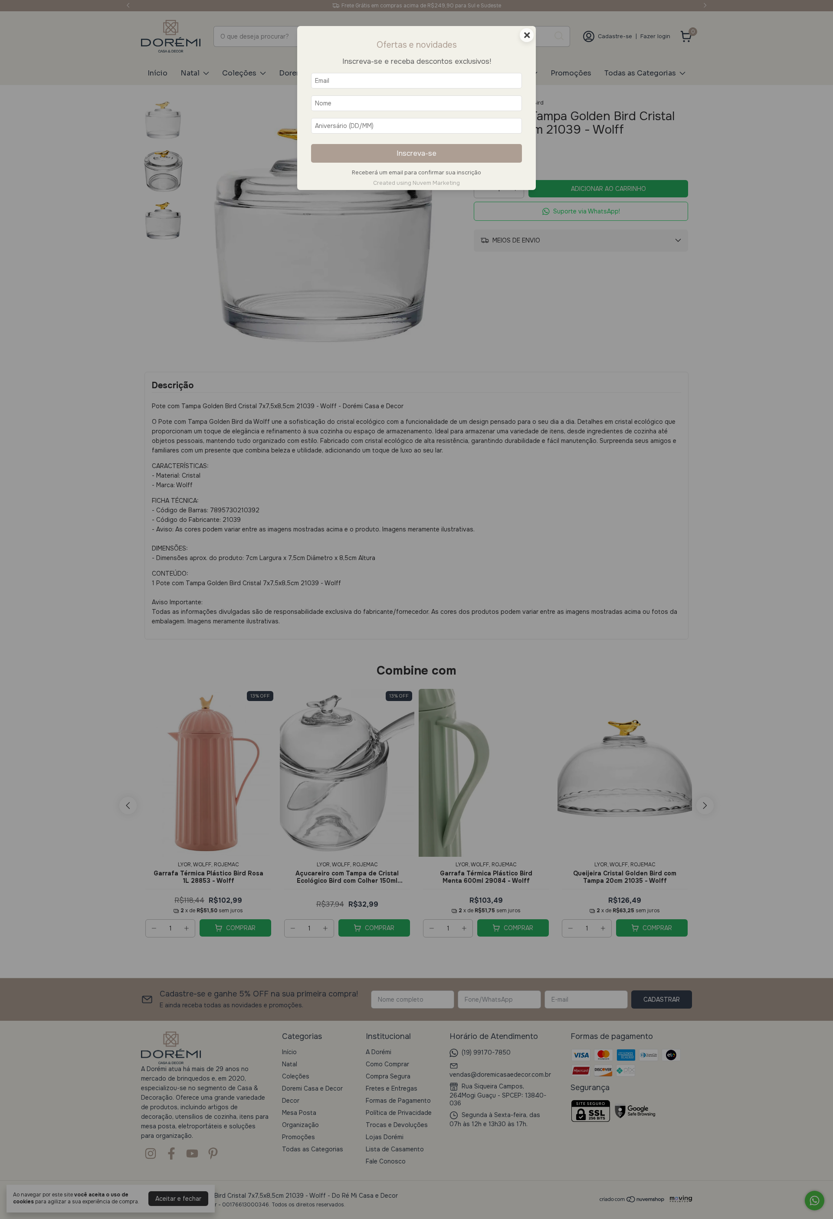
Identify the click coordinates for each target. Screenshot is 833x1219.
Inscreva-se (416, 153)
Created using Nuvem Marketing (416, 183)
